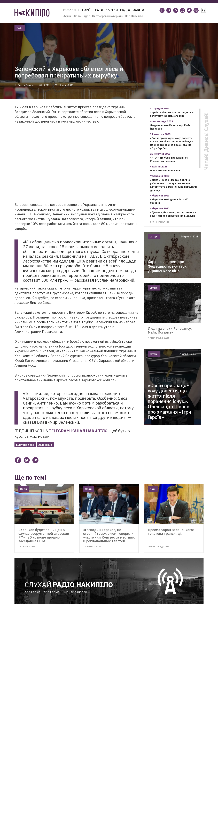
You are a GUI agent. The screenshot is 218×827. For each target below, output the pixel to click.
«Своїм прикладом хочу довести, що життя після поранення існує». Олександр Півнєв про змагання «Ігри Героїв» (172, 143)
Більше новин (159, 222)
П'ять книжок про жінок (165, 170)
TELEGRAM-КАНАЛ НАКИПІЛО (78, 430)
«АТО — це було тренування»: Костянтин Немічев (169, 159)
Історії (84, 10)
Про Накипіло (134, 16)
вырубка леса (25, 444)
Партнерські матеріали (107, 16)
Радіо (125, 10)
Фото (77, 16)
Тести (98, 10)
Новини (69, 10)
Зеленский (45, 444)
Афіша (67, 16)
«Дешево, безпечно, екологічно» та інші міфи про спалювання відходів (173, 214)
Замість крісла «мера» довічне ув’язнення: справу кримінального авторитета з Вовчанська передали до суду (173, 185)
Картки (112, 10)
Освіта (138, 10)
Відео (86, 16)
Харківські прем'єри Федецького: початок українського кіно (172, 114)
